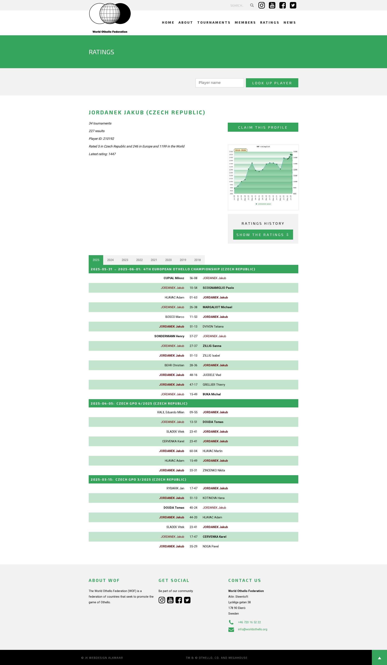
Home (168, 22)
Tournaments (214, 22)
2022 (139, 260)
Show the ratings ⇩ (263, 234)
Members (245, 22)
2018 (197, 260)
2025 (96, 260)
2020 (168, 260)
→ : (173, 269)
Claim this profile (263, 127)
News (290, 22)
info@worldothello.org (252, 629)
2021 (154, 260)
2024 (110, 260)
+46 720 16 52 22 (249, 622)
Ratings (270, 22)
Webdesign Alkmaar (106, 657)
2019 (183, 260)
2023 (125, 260)
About (186, 22)
